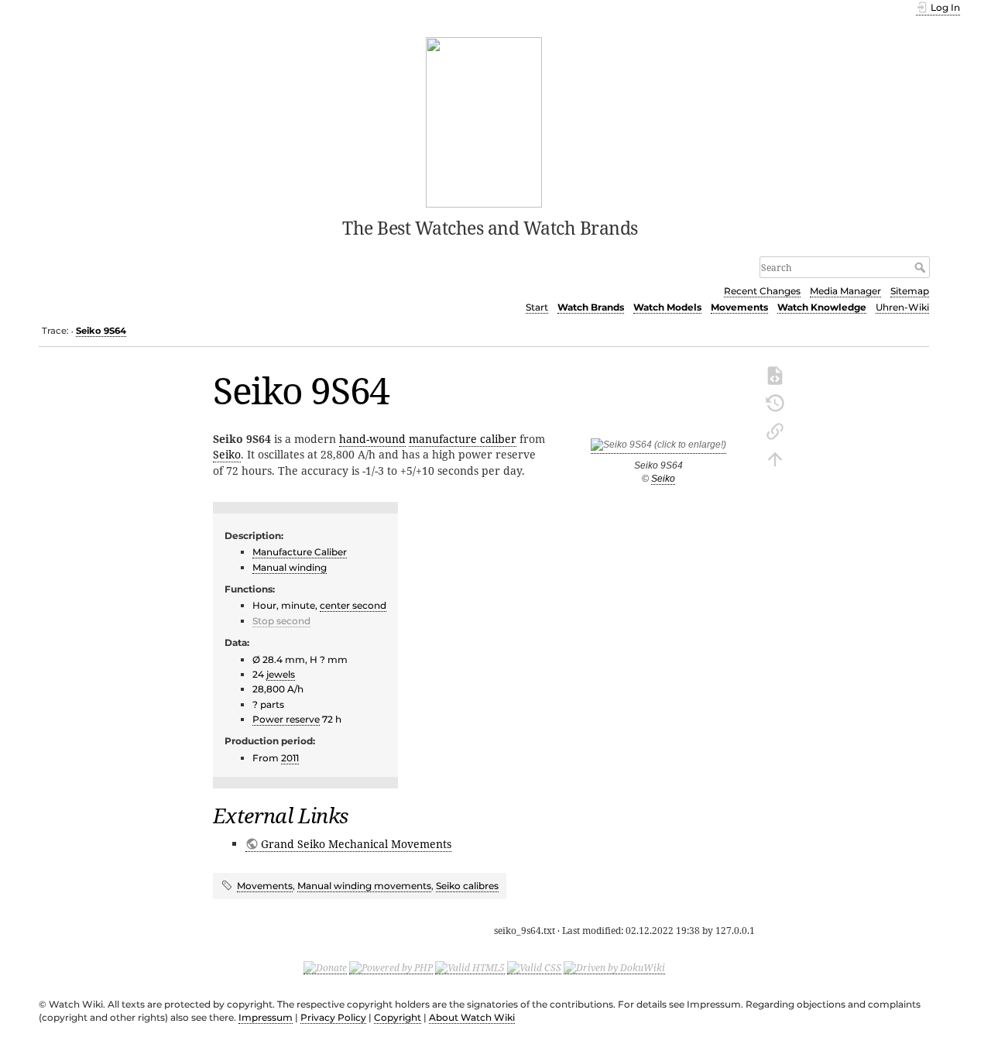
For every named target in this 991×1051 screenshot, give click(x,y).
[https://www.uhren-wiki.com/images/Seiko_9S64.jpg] (658, 448)
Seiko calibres (467, 885)
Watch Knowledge (821, 307)
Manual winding (289, 567)
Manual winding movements (364, 885)
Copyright (397, 1017)
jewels (280, 674)
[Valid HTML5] (470, 967)
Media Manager (845, 291)
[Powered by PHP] (391, 967)
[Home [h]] (484, 121)
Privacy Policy (333, 1017)
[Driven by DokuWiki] (614, 967)
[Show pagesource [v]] (775, 374)
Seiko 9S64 (101, 330)
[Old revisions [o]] (775, 402)
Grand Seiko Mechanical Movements (356, 843)
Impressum (265, 1017)
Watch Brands (590, 307)
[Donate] (325, 967)
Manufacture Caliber (299, 552)
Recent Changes (762, 291)
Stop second (281, 621)
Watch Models (667, 307)
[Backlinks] (775, 430)
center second (353, 605)
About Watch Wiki (472, 1017)
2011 (290, 758)
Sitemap (909, 291)
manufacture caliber (462, 438)
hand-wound (372, 438)
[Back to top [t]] (775, 458)
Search (921, 267)
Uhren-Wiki (902, 307)
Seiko (663, 478)
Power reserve (286, 719)
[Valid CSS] (534, 967)
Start (537, 307)
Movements (739, 307)
